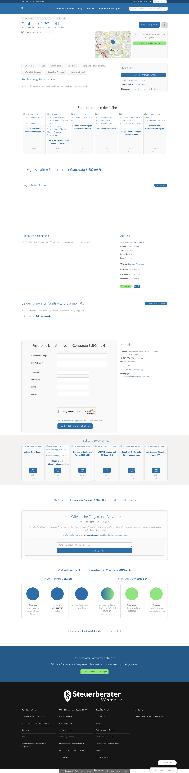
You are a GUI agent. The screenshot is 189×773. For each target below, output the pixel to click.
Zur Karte (126, 366)
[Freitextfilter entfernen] (160, 8)
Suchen (166, 9)
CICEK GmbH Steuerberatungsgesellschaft (34, 131)
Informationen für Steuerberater (71, 744)
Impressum (100, 716)
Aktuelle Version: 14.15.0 (119, 771)
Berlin (132, 254)
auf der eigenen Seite (132, 608)
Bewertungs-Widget (66, 737)
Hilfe (149, 1)
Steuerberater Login (139, 1)
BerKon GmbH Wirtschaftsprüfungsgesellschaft (154, 128)
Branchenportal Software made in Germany (76, 771)
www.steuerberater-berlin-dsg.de (146, 89)
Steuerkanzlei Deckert (106, 129)
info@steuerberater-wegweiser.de (149, 716)
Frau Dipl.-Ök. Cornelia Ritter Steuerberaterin (131, 453)
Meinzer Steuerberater (33, 452)
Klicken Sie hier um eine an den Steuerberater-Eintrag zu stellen (95, 535)
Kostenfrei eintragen (67, 723)
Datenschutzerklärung (69, 421)
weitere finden (57, 608)
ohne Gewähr (111, 500)
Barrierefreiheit (168, 763)
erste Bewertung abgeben (150, 43)
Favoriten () (164, 770)
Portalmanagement (103, 757)
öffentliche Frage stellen (95, 551)
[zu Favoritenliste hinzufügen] (24, 34)
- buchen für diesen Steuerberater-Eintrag (156, 608)
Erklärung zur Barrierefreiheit (107, 744)
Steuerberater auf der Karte (134, 80)
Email (33, 387)
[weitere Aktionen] (164, 25)
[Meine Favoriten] (125, 8)
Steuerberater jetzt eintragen (95, 672)
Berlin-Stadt (130, 250)
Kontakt (137, 286)
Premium (162, 110)
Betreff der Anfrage (39, 356)
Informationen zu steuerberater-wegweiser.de (34, 745)
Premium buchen (68, 730)
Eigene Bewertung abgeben (157, 303)
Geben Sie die (37, 316)
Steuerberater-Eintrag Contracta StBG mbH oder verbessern (107, 609)
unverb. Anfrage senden (149, 25)
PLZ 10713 (134, 247)
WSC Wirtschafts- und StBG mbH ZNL (107, 453)
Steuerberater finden (65, 8)
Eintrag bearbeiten (66, 716)
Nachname (35, 380)
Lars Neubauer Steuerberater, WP (156, 453)
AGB (98, 723)
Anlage (34, 394)
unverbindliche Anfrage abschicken (75, 426)
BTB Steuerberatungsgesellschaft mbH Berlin (82, 127)
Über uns (90, 8)
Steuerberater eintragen (108, 8)
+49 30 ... (131, 85)
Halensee (131, 264)
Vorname (35, 372)
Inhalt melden (130, 500)
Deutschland (130, 258)
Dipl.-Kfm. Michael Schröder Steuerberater (58, 142)
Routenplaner (161, 185)
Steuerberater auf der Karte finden (35, 723)
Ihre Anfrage (36, 363)
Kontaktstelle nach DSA (105, 737)
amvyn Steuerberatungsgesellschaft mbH (131, 133)
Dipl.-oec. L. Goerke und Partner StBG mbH (82, 453)
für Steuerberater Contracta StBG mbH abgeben (32, 609)
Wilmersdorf (140, 264)
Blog (80, 8)
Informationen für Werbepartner (71, 750)
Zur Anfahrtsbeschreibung (132, 370)
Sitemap (99, 750)
